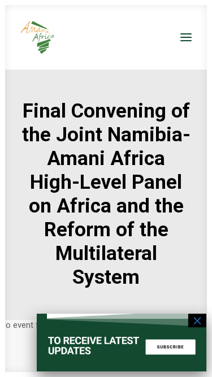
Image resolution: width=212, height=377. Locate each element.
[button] (186, 37)
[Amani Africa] (37, 37)
